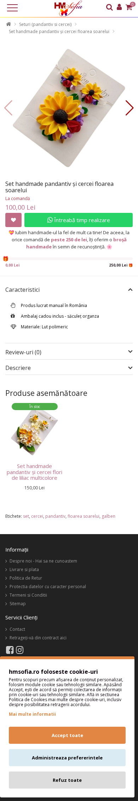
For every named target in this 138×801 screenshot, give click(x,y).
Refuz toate (67, 780)
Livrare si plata (24, 569)
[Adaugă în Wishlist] (13, 220)
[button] (129, 108)
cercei (37, 516)
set (26, 516)
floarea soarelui (83, 516)
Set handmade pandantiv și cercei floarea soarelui (59, 31)
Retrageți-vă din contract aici (38, 638)
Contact (17, 629)
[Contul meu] (119, 8)
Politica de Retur (26, 578)
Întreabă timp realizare (81, 220)
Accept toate (67, 735)
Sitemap (18, 604)
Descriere (18, 368)
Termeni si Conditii (28, 595)
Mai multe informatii (32, 714)
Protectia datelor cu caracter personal (48, 587)
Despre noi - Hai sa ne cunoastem (43, 561)
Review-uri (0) (23, 352)
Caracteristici (22, 290)
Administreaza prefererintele (67, 757)
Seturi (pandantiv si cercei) (45, 24)
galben (108, 516)
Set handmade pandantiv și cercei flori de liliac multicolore (34, 471)
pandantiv (55, 516)
